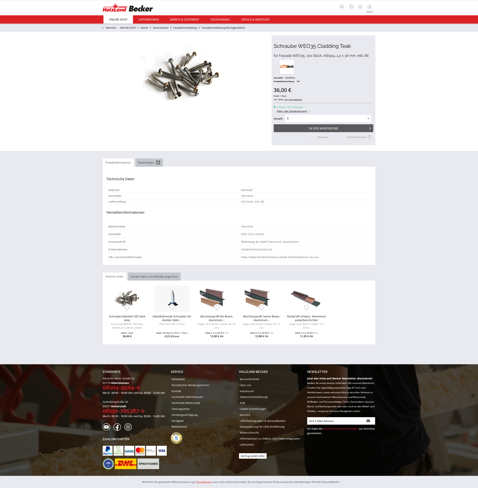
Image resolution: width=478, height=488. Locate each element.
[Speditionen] (148, 463)
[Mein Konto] (360, 6)
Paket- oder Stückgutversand (293, 111)
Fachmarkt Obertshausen (187, 397)
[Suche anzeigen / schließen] (341, 6)
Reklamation (179, 426)
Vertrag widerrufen (253, 456)
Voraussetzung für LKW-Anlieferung (262, 426)
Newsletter (178, 379)
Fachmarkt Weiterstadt (186, 403)
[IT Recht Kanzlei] (178, 438)
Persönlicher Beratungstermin (190, 385)
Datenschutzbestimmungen (340, 428)
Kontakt (176, 391)
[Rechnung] (118, 451)
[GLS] (108, 463)
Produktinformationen (118, 162)
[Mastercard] (140, 451)
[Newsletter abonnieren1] (368, 421)
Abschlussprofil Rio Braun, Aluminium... (217, 322)
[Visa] (162, 451)
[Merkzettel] (351, 6)
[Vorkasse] (129, 451)
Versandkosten (203, 482)
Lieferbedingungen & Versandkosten (262, 421)
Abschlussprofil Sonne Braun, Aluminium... (261, 322)
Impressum (247, 391)
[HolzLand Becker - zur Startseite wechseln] (128, 8)
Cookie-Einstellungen (253, 409)
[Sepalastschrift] (151, 451)
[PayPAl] (108, 451)
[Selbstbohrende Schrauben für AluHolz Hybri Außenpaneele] (171, 298)
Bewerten (323, 137)
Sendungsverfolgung (185, 415)
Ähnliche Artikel (114, 276)
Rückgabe (178, 421)
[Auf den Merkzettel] (127, 308)
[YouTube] (108, 427)
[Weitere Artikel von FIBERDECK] (287, 67)
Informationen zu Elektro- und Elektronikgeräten (270, 438)
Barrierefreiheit (249, 379)
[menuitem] (342, 6)
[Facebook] (118, 427)
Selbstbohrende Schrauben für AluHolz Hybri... (172, 320)
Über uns (245, 385)
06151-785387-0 (124, 410)
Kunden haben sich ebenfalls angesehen (154, 276)
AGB (242, 403)
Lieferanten (247, 444)
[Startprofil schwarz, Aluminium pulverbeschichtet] (306, 298)
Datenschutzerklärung (254, 397)
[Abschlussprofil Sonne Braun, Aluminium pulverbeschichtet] (261, 298)
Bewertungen (148, 162)
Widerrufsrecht (249, 432)
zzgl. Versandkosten (293, 99)
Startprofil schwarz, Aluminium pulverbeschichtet (306, 322)
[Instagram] (129, 427)
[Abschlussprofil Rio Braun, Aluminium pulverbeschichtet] (216, 298)
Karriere (245, 415)
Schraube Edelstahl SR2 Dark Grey (127, 322)
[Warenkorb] (370, 6)
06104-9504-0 (121, 387)
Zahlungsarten (181, 409)
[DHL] (125, 463)
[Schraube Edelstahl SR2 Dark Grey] (127, 298)
